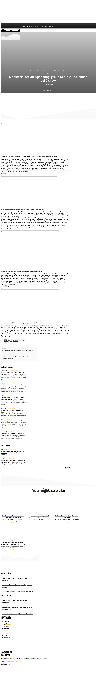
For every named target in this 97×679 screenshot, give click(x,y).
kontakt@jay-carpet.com (13, 661)
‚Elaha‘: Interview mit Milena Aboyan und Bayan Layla (17, 585)
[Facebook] (85, 26)
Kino (11, 341)
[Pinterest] (51, 96)
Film (31, 70)
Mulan (5, 342)
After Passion (11, 340)
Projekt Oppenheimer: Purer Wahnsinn (13, 421)
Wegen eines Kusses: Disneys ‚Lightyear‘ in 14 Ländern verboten (13, 543)
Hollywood (4, 408)
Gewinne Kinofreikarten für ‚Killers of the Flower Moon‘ (17, 591)
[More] (68, 96)
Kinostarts (15, 341)
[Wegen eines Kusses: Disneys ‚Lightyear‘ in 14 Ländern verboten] (13, 531)
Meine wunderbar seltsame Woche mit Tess (14, 341)
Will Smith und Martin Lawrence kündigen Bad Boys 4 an (13, 516)
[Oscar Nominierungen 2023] (40, 505)
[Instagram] (87, 26)
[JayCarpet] (45, 85)
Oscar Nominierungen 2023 (40, 516)
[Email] (62, 96)
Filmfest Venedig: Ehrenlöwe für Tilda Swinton (17, 350)
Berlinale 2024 (4, 370)
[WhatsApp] (56, 96)
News (35, 70)
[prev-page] (47, 552)
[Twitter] (90, 26)
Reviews (3, 419)
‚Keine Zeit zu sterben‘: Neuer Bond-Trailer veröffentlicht (17, 357)
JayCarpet (50, 84)
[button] (94, 26)
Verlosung (3, 395)
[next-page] (49, 552)
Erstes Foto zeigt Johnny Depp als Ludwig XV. (66, 516)
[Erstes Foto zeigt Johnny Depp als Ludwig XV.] (66, 505)
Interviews (3, 383)
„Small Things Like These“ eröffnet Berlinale (14, 578)
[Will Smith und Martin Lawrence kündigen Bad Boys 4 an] (13, 505)
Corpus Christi (18, 340)
